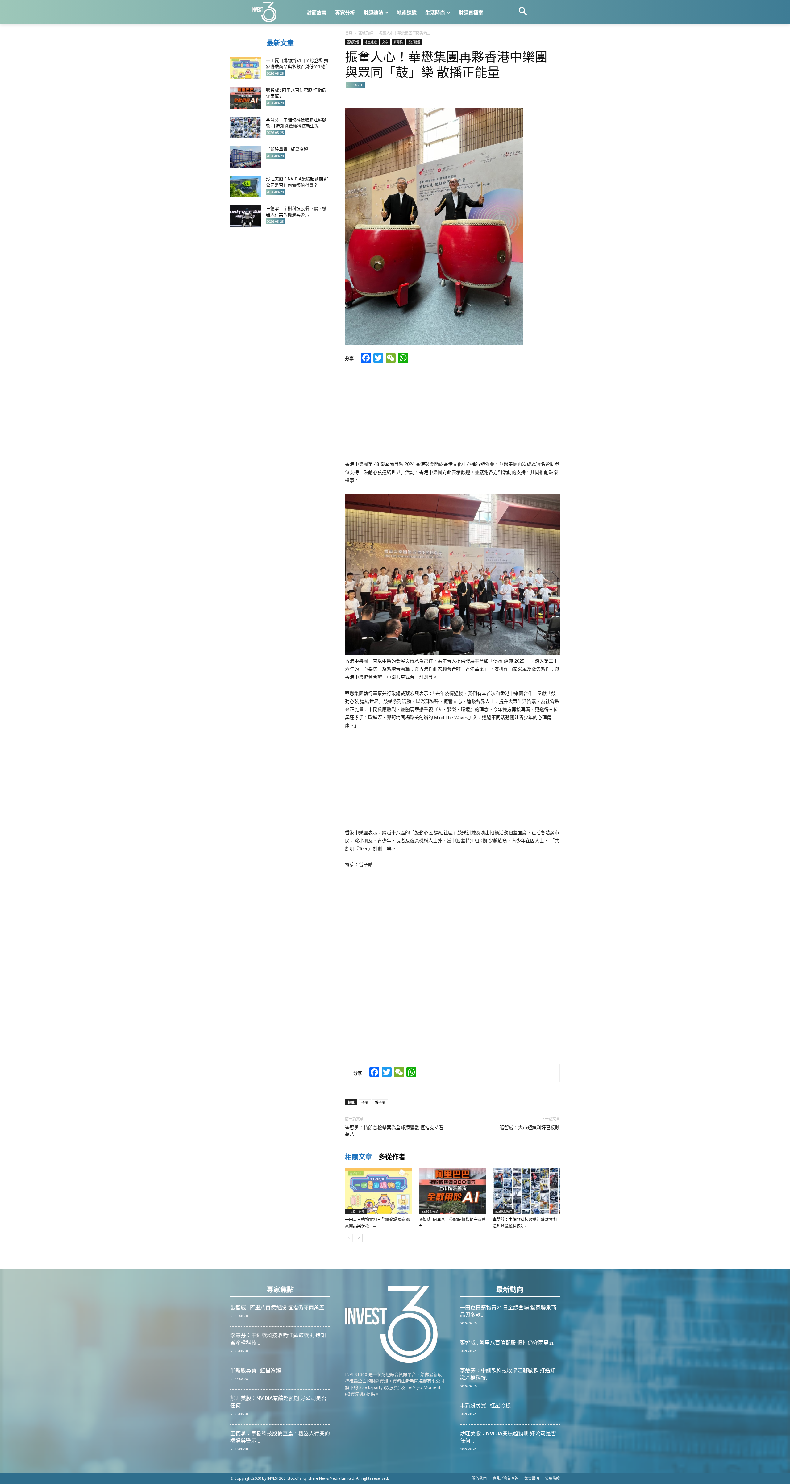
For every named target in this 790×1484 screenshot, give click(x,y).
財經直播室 (471, 13)
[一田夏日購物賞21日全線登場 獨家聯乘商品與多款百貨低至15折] (378, 1191)
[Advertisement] (452, 412)
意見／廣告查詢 (505, 1478)
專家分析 (345, 13)
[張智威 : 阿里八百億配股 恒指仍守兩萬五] (452, 1191)
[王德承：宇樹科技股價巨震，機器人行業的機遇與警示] (245, 216)
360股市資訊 (356, 1212)
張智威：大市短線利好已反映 (530, 1127)
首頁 (348, 33)
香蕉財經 (414, 42)
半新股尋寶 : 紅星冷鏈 (287, 149)
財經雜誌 (373, 13)
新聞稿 (398, 42)
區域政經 (365, 33)
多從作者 (391, 1157)
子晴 (364, 1102)
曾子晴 (380, 1102)
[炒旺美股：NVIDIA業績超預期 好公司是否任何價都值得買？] (245, 186)
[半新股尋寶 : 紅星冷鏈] (245, 157)
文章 (385, 42)
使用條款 (552, 1478)
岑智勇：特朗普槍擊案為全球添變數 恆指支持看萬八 (394, 1131)
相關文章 (358, 1157)
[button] (523, 12)
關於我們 (479, 1478)
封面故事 (316, 13)
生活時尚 (435, 13)
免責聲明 (531, 1478)
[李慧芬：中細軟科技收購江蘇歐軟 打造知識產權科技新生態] (526, 1191)
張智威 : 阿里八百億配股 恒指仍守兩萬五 (277, 1307)
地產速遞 (407, 13)
